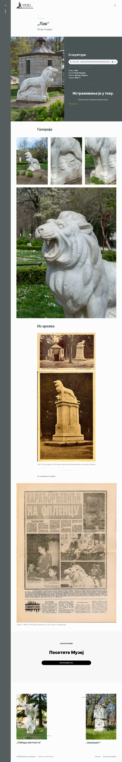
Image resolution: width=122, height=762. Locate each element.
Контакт (98, 756)
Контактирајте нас (66, 663)
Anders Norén (49, 756)
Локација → (73, 104)
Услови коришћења (109, 756)
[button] (5, 381)
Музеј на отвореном (29, 756)
